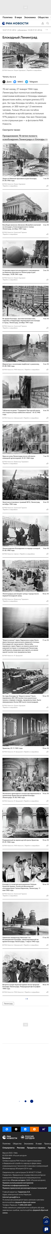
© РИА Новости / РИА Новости (12, 369)
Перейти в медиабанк (34, 70)
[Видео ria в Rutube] (43, 1129)
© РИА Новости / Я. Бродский (12, 655)
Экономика (28, 1144)
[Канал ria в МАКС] (6, 1129)
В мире (39, 1144)
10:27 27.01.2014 (9, 30)
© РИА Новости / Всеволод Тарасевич (15, 462)
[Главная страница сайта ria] (15, 23)
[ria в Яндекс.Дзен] (16, 1129)
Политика (6, 1144)
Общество (17, 1144)
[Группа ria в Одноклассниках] (34, 1129)
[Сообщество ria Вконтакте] (25, 1129)
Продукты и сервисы (36, 1148)
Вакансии (6, 1158)
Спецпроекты (8, 1148)
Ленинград (8, 1004)
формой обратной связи (25, 1202)
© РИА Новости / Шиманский (12, 418)
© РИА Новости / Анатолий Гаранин (14, 232)
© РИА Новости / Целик (10, 554)
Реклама (21, 1148)
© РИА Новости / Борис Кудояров (13, 70)
